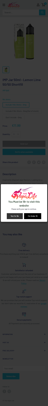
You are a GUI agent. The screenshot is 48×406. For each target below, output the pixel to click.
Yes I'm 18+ (15, 216)
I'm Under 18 (32, 216)
